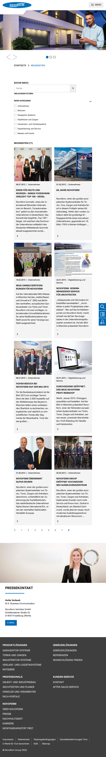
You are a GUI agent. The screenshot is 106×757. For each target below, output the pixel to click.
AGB (35, 743)
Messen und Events (26, 133)
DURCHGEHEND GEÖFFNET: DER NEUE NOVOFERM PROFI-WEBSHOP (71, 389)
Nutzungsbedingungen (45, 739)
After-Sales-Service (66, 686)
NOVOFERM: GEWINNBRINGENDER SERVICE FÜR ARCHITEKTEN (68, 291)
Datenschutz (24, 739)
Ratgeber (9, 669)
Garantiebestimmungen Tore (73, 739)
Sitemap (46, 743)
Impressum (8, 739)
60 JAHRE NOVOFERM (68, 190)
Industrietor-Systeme (17, 660)
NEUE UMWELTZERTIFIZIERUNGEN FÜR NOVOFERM (29, 287)
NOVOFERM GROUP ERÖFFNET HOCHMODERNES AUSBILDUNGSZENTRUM (71, 481)
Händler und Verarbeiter (19, 691)
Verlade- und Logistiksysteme (22, 664)
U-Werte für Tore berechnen (16, 743)
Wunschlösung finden (67, 660)
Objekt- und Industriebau (19, 682)
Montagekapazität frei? (18, 728)
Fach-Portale (11, 696)
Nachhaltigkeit (13, 718)
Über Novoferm (13, 709)
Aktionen (21, 110)
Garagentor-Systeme (26, 115)
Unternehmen (23, 106)
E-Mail (11, 622)
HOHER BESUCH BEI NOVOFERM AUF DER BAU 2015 (32, 385)
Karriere (8, 723)
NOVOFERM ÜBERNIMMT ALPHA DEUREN (29, 480)
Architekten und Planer (18, 686)
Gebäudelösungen (65, 650)
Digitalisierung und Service (29, 129)
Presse (7, 713)
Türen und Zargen (14, 655)
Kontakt (58, 682)
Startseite (20, 65)
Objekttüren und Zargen (28, 119)
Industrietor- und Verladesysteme (32, 124)
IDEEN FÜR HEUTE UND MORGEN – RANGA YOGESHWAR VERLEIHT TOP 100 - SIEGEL (33, 193)
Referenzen (60, 655)
